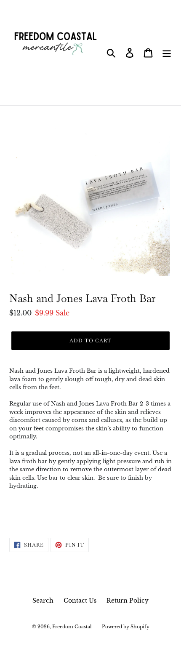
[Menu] (166, 53)
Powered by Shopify (125, 627)
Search (42, 600)
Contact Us (80, 600)
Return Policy (127, 600)
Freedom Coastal (72, 627)
